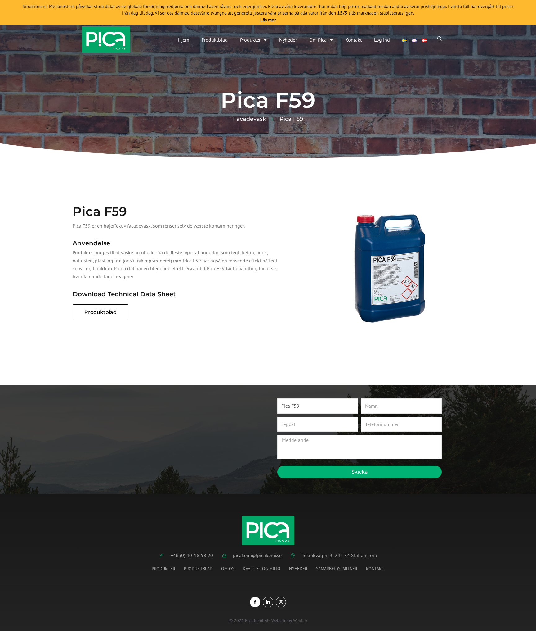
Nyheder (288, 40)
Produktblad (215, 40)
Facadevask (249, 119)
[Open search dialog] (440, 40)
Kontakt (353, 40)
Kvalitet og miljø (261, 568)
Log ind (382, 40)
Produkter (250, 40)
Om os (227, 568)
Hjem (183, 40)
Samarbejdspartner (336, 568)
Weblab (300, 620)
